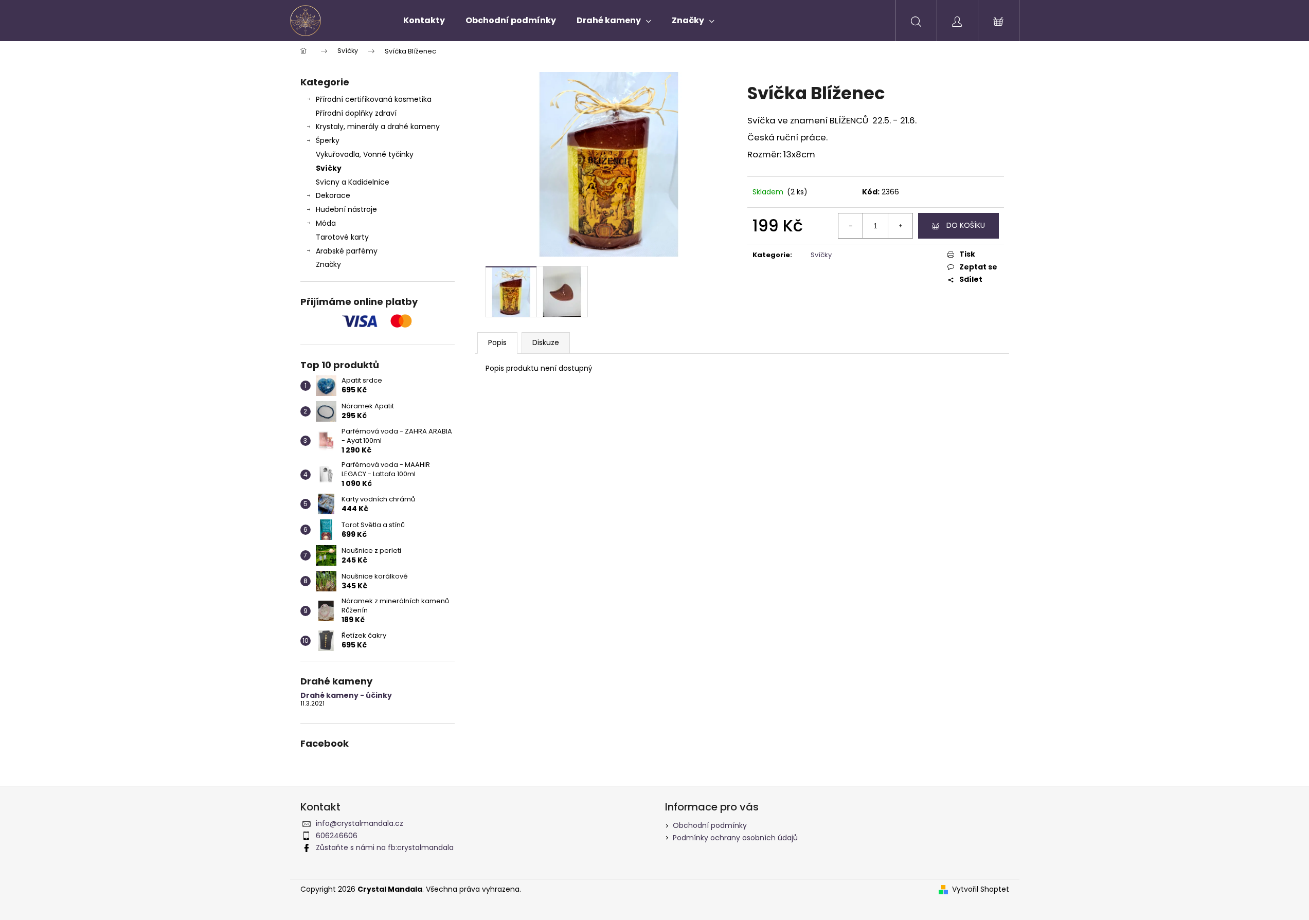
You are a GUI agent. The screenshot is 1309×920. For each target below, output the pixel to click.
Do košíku (965, 225)
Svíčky (329, 168)
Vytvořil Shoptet (980, 889)
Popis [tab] (497, 342)
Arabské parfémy (347, 251)
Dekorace (333, 195)
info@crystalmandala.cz (359, 823)
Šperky (327, 140)
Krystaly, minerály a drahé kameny (378, 126)
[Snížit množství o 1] (850, 225)
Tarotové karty (342, 237)
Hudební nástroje (346, 209)
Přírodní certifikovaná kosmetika (374, 99)
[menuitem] (424, 20)
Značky (328, 264)
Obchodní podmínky (710, 825)
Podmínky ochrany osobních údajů (735, 838)
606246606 (336, 836)
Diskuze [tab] (545, 342)
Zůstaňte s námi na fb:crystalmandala (385, 847)
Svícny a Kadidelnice (352, 182)
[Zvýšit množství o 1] (900, 225)
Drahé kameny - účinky (346, 695)
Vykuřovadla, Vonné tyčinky (365, 154)
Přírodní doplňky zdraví (356, 113)
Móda (326, 223)
